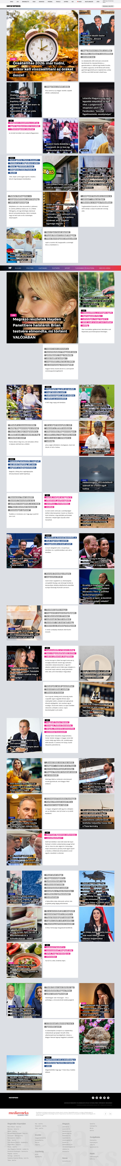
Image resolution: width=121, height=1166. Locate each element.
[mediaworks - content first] (18, 1113)
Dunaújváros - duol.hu (14, 1138)
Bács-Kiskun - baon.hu (14, 1126)
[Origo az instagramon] (100, 1098)
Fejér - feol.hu (12, 1140)
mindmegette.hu (67, 1140)
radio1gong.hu (94, 1156)
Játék (98, 1)
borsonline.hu (66, 1161)
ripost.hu (92, 1123)
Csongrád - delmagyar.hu (15, 1135)
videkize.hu (65, 1149)
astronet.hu (65, 1126)
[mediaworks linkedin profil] (110, 1114)
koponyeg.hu (94, 1142)
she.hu (92, 1130)
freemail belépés (108, 6)
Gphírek (66, 1)
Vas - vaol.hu (39, 1123)
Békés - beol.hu (12, 1131)
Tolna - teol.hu (12, 1160)
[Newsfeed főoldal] (13, 1098)
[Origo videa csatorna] (104, 1098)
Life (18, 1)
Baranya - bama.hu (13, 1129)
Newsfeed (41, 1)
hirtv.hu (37, 1142)
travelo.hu (65, 1142)
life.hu (91, 1128)
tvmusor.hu (65, 1151)
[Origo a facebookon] (93, 1098)
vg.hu (36, 1154)
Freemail (50, 1)
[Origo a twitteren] (97, 1098)
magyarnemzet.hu (40, 1138)
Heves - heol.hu (12, 1147)
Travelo (58, 1)
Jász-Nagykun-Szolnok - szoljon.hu (18, 1149)
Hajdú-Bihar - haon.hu (14, 1144)
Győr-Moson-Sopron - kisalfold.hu (18, 1142)
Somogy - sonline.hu (14, 1156)
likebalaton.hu (66, 1135)
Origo (11, 1)
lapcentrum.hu (94, 1147)
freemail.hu (93, 1140)
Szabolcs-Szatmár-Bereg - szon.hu (18, 1158)
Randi (79, 1)
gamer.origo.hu (66, 1133)
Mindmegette (25, 1)
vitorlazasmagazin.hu (68, 1147)
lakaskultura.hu (66, 1131)
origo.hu (37, 1144)
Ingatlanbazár (89, 1)
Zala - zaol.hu (39, 1128)
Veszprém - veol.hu (41, 1126)
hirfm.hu (92, 1159)
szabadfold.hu (39, 1140)
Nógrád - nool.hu (13, 1153)
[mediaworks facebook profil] (105, 1114)
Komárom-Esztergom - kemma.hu (18, 1151)
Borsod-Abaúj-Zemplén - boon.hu (18, 1133)
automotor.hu (66, 1129)
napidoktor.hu (66, 1138)
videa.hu (92, 1144)
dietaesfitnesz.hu (67, 1144)
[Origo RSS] (108, 1098)
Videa (34, 1)
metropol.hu (93, 1126)
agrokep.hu (38, 1156)
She (73, 1)
